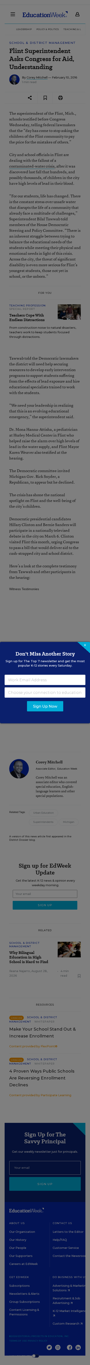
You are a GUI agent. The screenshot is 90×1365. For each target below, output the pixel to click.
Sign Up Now (45, 706)
